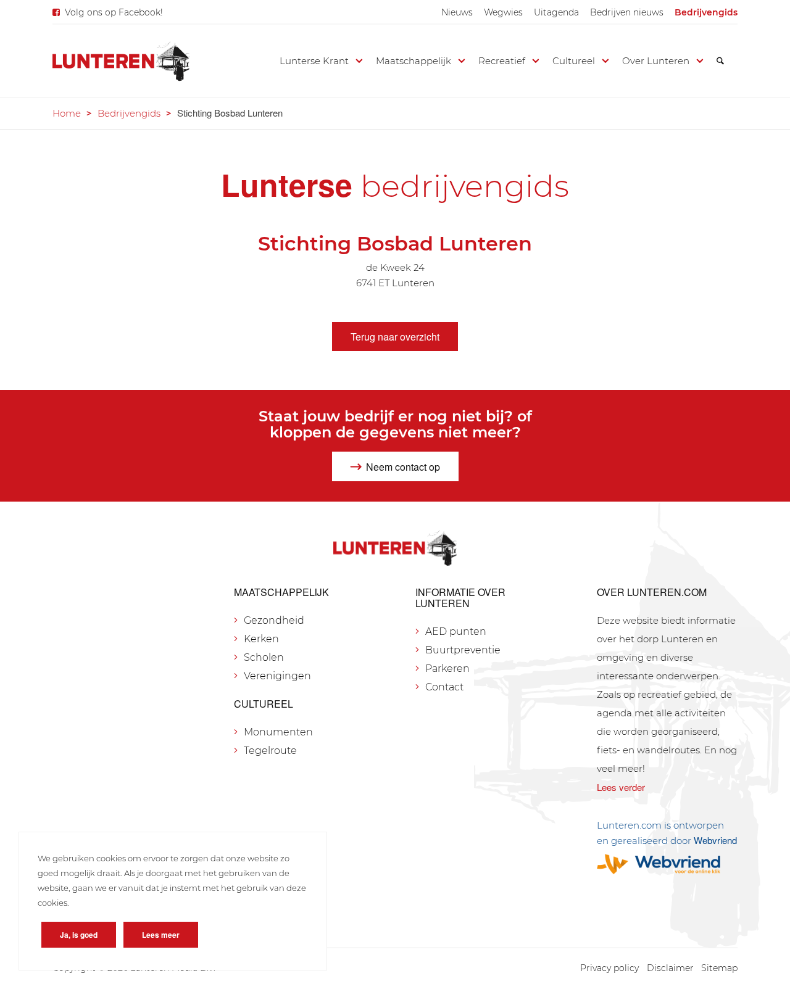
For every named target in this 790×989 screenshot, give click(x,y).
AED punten (455, 631)
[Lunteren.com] (120, 61)
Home (66, 113)
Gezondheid (274, 620)
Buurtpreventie (463, 650)
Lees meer (161, 934)
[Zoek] (720, 61)
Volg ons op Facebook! (114, 12)
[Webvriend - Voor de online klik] (667, 864)
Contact (444, 687)
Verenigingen (277, 676)
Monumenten (278, 732)
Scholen (264, 657)
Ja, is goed (79, 934)
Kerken (261, 639)
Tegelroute (270, 750)
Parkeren (447, 668)
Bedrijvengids (706, 12)
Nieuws (457, 12)
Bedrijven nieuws (626, 12)
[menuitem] (457, 12)
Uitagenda (556, 12)
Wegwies (503, 12)
